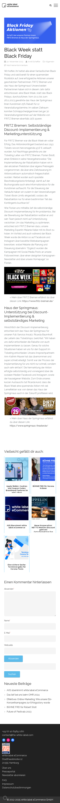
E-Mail (7, 633)
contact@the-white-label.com (17, 735)
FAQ (4, 780)
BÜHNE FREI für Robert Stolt (22, 707)
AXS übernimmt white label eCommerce (27, 690)
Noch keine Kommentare (17, 65)
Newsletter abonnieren (13, 775)
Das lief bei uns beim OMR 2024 (23, 694)
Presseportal (8, 771)
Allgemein (49, 62)
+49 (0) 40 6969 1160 (13, 731)
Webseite (8, 645)
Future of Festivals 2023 (19, 711)
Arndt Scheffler (34, 62)
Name (7, 620)
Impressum (8, 784)
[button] (5, 798)
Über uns (6, 768)
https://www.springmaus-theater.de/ (29, 425)
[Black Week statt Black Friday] (30, 30)
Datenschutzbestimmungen (16, 787)
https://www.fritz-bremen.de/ (37, 301)
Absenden (9, 589)
